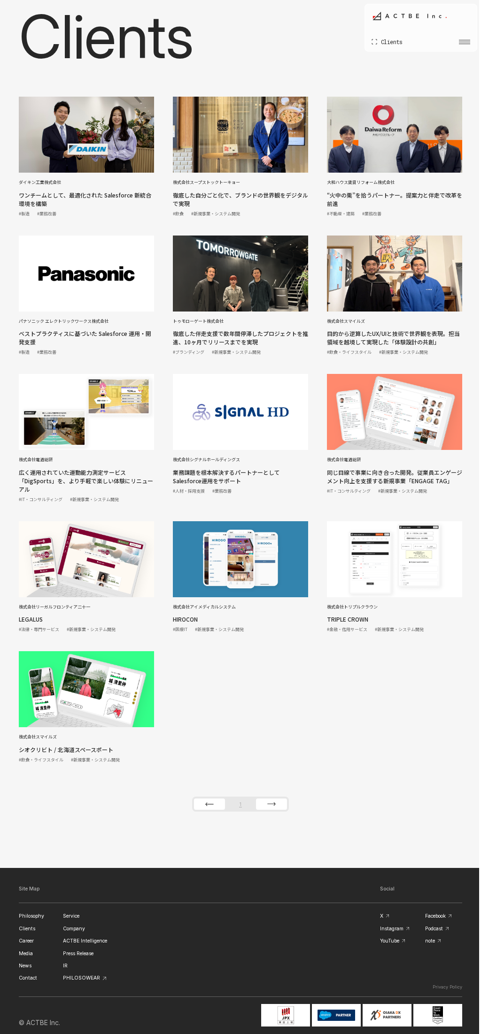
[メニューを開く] (457, 41)
